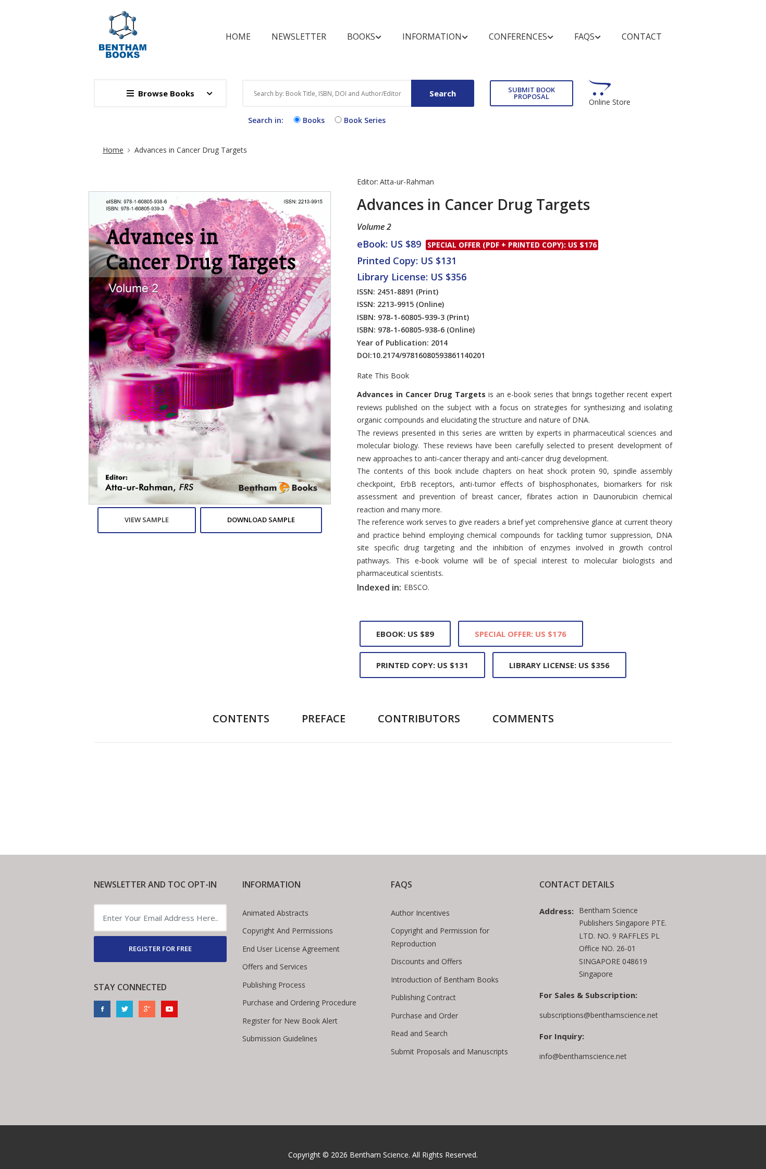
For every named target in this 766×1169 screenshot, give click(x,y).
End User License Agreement (291, 949)
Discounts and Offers (426, 961)
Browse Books (166, 93)
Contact (642, 36)
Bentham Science (379, 1155)
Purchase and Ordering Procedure (299, 1002)
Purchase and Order (424, 1015)
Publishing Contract (423, 997)
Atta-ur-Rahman (407, 182)
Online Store (610, 102)
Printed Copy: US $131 (422, 665)
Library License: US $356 (559, 665)
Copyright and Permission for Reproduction (440, 937)
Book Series (365, 120)
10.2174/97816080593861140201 (428, 355)
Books (361, 36)
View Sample (147, 519)
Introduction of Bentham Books (445, 980)
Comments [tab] (523, 718)
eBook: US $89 (405, 634)
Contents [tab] (241, 718)
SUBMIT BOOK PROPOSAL (531, 93)
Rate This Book (383, 375)
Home (238, 36)
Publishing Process (273, 985)
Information (432, 36)
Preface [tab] (323, 718)
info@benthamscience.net (583, 1056)
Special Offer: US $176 (520, 634)
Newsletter (298, 36)
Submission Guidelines (279, 1038)
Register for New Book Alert (290, 1021)
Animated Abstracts (275, 913)
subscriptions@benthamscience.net (598, 1015)
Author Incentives (420, 913)
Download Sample (261, 519)
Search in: (265, 120)
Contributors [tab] (419, 718)
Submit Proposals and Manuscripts (449, 1051)
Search (442, 93)
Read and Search (419, 1033)
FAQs (584, 36)
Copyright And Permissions (287, 931)
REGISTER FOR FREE (160, 948)
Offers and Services (274, 966)
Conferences (518, 36)
